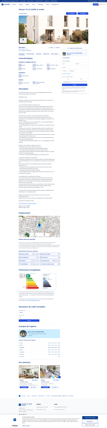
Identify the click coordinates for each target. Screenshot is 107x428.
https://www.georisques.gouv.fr (33, 300)
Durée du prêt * (21, 315)
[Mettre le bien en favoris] (37, 366)
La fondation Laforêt (39, 1)
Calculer (29, 320)
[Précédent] (19, 377)
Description (38, 53)
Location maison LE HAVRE (59, 409)
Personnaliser (89, 421)
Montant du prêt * (22, 310)
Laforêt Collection (53, 1)
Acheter (23, 395)
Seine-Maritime (41, 395)
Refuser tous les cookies (90, 424)
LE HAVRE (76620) (23, 13)
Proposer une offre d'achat (75, 48)
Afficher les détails (26, 425)
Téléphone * (72, 70)
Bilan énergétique (55, 53)
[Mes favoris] (90, 4)
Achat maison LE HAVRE (41, 409)
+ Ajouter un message (66, 73)
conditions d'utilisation (65, 91)
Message (72, 13)
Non (81, 79)
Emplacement (46, 53)
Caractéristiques (30, 53)
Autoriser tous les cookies (90, 417)
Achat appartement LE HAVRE (42, 407)
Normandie (34, 395)
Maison (28, 395)
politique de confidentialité (79, 90)
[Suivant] (59, 377)
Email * (64, 67)
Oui (68, 79)
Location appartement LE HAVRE (60, 407)
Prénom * (78, 63)
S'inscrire (96, 4)
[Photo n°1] (29, 371)
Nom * (64, 63)
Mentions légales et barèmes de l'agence (27, 203)
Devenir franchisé (30, 1)
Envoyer (75, 84)
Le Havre (48, 395)
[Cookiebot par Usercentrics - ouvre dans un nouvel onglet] (15, 426)
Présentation (22, 53)
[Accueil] (20, 396)
